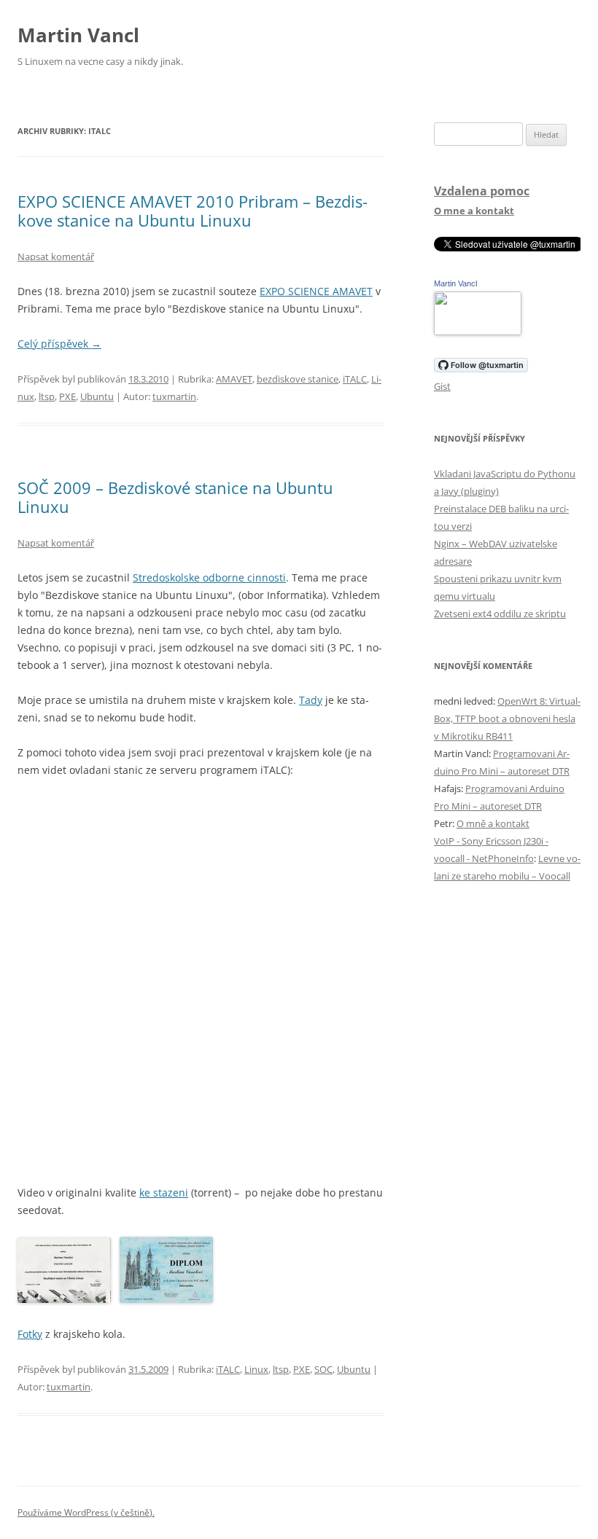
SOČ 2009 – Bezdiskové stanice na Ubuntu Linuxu (175, 497)
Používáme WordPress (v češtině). (86, 1512)
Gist (442, 386)
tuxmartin (174, 396)
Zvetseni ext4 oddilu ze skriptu (500, 613)
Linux (256, 1369)
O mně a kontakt (493, 823)
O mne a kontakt (474, 210)
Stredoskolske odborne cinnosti (209, 577)
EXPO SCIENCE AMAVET (316, 291)
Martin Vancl (78, 35)
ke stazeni (163, 1192)
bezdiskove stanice (297, 378)
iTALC (355, 378)
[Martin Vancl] (477, 331)
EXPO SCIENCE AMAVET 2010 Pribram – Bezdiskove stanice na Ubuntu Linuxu (193, 210)
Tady (310, 700)
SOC (323, 1369)
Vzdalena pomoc (481, 191)
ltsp (47, 396)
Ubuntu (97, 396)
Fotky (30, 1334)
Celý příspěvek (59, 344)
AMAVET (234, 378)
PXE (67, 396)
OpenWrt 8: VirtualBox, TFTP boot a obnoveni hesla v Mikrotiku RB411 (507, 718)
